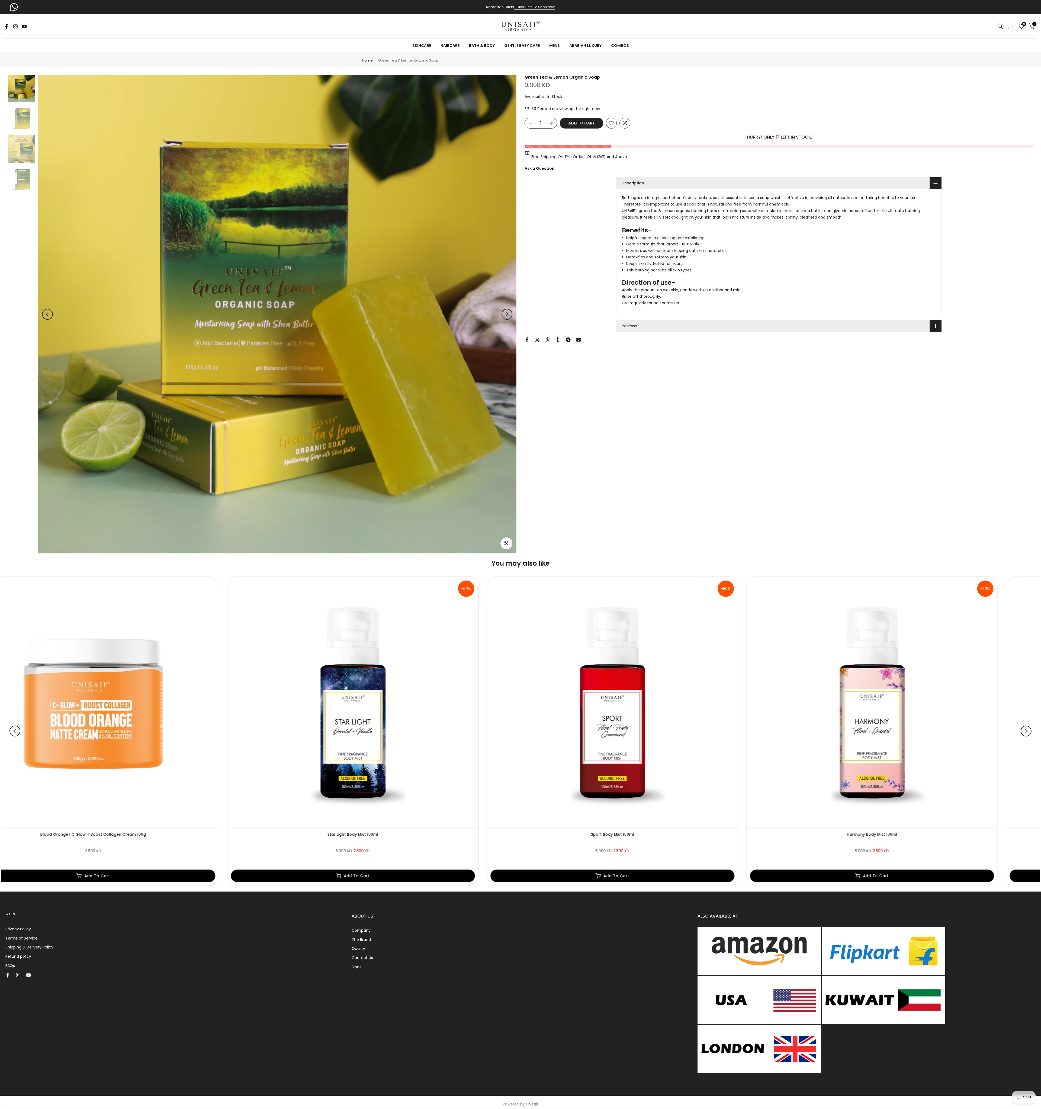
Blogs (356, 967)
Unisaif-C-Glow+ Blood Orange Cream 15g (802, 834)
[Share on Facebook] (527, 339)
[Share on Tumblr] (557, 339)
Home (367, 60)
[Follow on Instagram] (15, 26)
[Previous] (47, 314)
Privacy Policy (18, 929)
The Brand (361, 939)
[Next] (507, 314)
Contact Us (362, 957)
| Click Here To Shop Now (534, 7)
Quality (358, 948)
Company (361, 930)
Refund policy (18, 956)
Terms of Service (21, 938)
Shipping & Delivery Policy (29, 947)
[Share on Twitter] (537, 339)
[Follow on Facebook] (6, 26)
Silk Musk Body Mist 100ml (283, 834)
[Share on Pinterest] (547, 339)
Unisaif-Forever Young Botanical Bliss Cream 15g (543, 834)
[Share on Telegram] (568, 339)
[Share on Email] (578, 339)
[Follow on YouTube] (24, 26)
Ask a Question (539, 168)
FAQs (10, 965)
